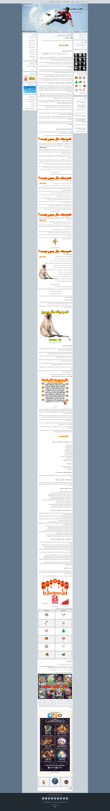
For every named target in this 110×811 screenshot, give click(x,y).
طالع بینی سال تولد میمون (63, 35)
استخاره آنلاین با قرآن (82, 38)
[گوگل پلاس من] (49, 798)
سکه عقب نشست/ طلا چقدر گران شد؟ (80, 110)
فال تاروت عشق (32, 54)
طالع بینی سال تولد (82, 93)
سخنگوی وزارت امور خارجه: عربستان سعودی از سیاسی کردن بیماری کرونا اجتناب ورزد (81, 106)
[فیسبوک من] (61, 798)
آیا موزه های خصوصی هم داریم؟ (80, 45)
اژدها (63, 657)
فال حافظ (82, 1)
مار (63, 633)
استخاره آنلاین (58, 1)
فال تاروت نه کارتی (32, 49)
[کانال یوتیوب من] (46, 798)
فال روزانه (72, 1)
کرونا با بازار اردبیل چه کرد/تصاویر (80, 113)
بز (63, 649)
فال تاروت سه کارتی (32, 40)
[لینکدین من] (43, 798)
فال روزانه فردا (32, 106)
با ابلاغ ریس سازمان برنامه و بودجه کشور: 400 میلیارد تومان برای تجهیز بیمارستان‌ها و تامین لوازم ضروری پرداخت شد (80, 120)
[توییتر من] (52, 798)
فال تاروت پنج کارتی (32, 45)
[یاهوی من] (67, 798)
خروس (46, 625)
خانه (86, 1)
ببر (46, 641)
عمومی (66, 788)
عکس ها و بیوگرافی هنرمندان (30, 108)
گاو (63, 641)
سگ (63, 617)
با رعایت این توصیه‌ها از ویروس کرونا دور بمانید (81, 102)
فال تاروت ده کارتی (32, 52)
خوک (46, 633)
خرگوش (63, 625)
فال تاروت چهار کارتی (31, 42)
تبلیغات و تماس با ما (52, 1)
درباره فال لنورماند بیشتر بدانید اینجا (62, 670)
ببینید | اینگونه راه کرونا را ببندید (80, 131)
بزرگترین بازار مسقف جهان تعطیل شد (80, 125)
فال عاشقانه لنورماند (31, 101)
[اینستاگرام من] (58, 798)
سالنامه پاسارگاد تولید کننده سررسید (31, 66)
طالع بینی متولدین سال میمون (72, 8)
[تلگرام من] (64, 798)
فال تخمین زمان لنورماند (31, 99)
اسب (46, 657)
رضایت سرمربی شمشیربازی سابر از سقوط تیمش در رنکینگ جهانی (80, 128)
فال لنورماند (69, 661)
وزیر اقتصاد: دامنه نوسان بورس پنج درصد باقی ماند (80, 115)
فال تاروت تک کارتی (32, 38)
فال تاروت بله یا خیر (32, 56)
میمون (46, 617)
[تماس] (55, 798)
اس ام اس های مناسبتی (65, 1)
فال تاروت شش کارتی (31, 47)
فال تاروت (77, 1)
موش (46, 649)
